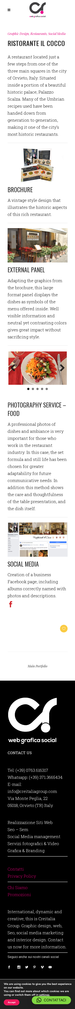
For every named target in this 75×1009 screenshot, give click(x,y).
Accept (11, 1002)
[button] (51, 1000)
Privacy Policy (22, 876)
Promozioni (19, 894)
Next (61, 368)
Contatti (16, 869)
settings (44, 995)
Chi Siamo (18, 887)
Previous (14, 368)
